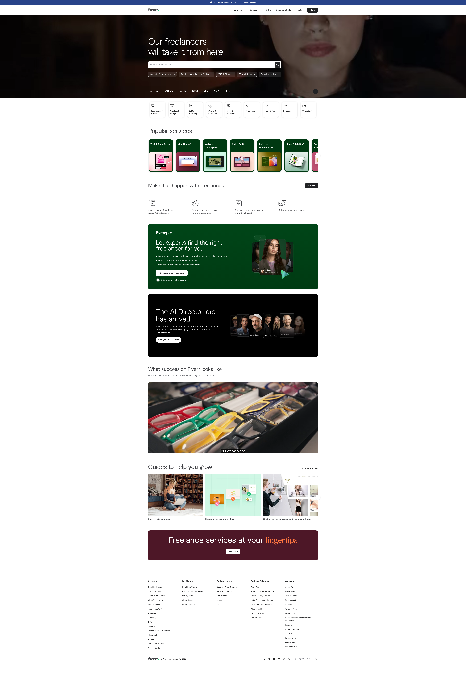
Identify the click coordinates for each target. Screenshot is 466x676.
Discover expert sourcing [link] (172, 273)
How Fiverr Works (189, 587)
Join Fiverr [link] (233, 552)
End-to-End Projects (156, 644)
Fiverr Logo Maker (258, 613)
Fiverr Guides (187, 600)
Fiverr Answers (188, 604)
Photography (153, 635)
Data (150, 622)
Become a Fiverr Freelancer (228, 587)
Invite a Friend (290, 638)
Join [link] (313, 10)
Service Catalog (154, 648)
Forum (219, 600)
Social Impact (290, 600)
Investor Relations (292, 647)
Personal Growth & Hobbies (159, 631)
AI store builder (257, 609)
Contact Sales (256, 618)
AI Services (152, 613)
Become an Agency (224, 591)
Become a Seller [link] (284, 10)
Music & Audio (154, 604)
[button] (238, 10)
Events (219, 604)
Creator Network (292, 629)
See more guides (310, 469)
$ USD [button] (309, 659)
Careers (288, 604)
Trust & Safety (291, 596)
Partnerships (290, 625)
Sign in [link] (301, 10)
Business (151, 626)
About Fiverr (290, 587)
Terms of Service (292, 609)
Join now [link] (311, 186)
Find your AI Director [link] (168, 340)
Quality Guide (187, 596)
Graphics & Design (155, 587)
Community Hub (223, 596)
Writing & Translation (156, 596)
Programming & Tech (156, 609)
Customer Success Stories (192, 591)
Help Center (290, 591)
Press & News (290, 642)
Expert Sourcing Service (260, 596)
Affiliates (288, 634)
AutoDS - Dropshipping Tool (262, 600)
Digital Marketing (154, 591)
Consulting (152, 618)
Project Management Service (262, 591)
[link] (162, 74)
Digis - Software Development (263, 604)
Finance (151, 639)
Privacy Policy (290, 613)
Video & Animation (155, 600)
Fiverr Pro (255, 587)
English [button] (301, 659)
